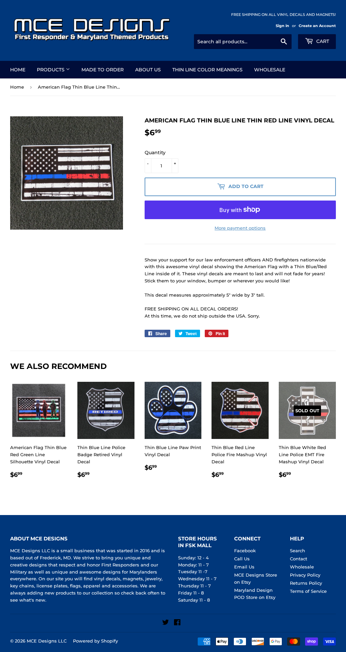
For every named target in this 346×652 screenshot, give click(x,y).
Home (17, 70)
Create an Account (317, 25)
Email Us (244, 566)
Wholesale (269, 70)
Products (51, 70)
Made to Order (102, 70)
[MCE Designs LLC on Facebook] (177, 623)
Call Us (242, 558)
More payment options (240, 228)
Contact (298, 558)
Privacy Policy (305, 575)
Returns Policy (306, 583)
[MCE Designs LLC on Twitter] (165, 623)
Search (297, 550)
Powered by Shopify (95, 641)
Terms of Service (308, 591)
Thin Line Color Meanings (207, 70)
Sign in (282, 25)
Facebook (245, 550)
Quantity (155, 152)
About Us (148, 70)
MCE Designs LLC (47, 641)
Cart (322, 41)
